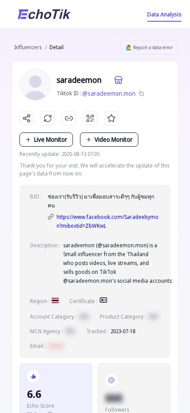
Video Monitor (114, 139)
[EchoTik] (44, 14)
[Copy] (141, 93)
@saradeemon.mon (109, 93)
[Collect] (111, 118)
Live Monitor (50, 139)
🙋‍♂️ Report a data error (149, 47)
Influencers (28, 47)
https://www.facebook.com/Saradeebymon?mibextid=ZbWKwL (108, 221)
